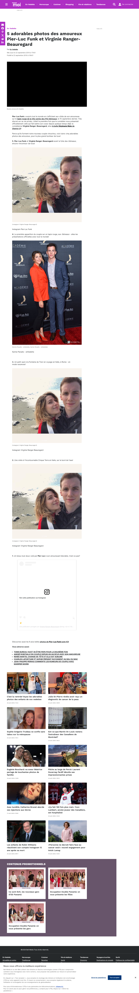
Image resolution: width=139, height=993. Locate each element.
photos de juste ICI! (54, 642)
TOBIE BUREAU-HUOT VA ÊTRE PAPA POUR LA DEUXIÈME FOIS (41, 652)
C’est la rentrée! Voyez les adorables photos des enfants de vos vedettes (24, 697)
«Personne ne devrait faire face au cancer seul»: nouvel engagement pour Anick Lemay (66, 847)
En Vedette (30, 4)
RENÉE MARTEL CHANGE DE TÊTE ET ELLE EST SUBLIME (38, 657)
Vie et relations (85, 4)
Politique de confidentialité (125, 960)
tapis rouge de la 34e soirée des (37, 119)
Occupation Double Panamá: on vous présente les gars (24, 927)
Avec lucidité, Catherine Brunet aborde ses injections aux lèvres (25, 808)
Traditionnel (26, 960)
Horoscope (44, 4)
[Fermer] (135, 977)
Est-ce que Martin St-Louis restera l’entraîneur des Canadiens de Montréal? (65, 734)
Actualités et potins (9, 960)
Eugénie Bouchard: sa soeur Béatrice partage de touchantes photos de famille (24, 772)
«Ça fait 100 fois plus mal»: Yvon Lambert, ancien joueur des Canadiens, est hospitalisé (66, 810)
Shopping (69, 4)
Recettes (44, 960)
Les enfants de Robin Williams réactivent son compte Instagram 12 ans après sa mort (24, 847)
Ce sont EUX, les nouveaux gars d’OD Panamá (24, 893)
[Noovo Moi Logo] (16, 4)
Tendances (100, 4)
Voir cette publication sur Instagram (32, 598)
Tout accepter (115, 977)
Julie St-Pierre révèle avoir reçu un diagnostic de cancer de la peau (65, 697)
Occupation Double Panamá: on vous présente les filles (65, 893)
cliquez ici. (59, 986)
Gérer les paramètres (98, 977)
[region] (69, 978)
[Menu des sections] (6, 4)
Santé (63, 960)
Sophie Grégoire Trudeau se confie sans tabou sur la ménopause (26, 733)
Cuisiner (57, 4)
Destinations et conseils (105, 960)
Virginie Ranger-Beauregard (49, 626)
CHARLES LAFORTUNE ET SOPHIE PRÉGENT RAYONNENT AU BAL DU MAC (46, 659)
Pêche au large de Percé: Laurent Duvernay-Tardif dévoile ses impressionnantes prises (64, 772)
